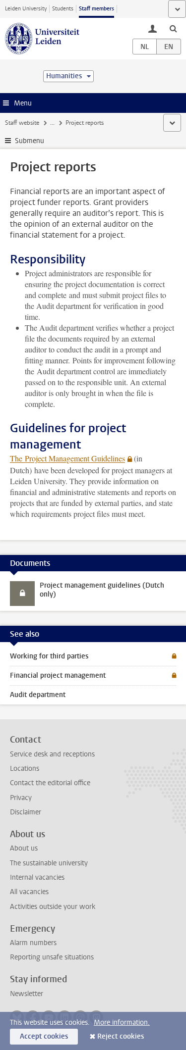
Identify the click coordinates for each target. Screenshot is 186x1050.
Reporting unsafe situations (52, 957)
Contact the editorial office (50, 783)
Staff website (22, 123)
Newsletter (26, 994)
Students (62, 8)
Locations (24, 768)
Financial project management (58, 675)
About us (24, 848)
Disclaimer (25, 812)
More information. (122, 1022)
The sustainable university (49, 863)
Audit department (37, 695)
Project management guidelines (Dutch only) (102, 590)
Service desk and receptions (52, 754)
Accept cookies (44, 1036)
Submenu (29, 141)
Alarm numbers (33, 943)
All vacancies (29, 892)
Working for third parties (49, 656)
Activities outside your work (52, 906)
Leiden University (26, 8)
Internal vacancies (37, 877)
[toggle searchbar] (173, 28)
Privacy (21, 797)
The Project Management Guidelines (67, 458)
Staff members (96, 8)
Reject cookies (120, 1036)
